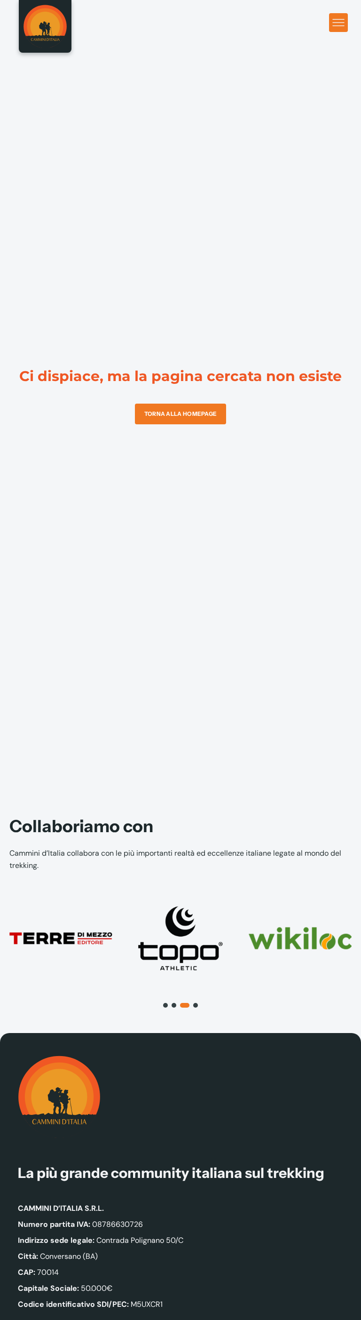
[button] (165, 1005)
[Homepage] (45, 26)
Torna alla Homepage (180, 413)
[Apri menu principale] (338, 22)
